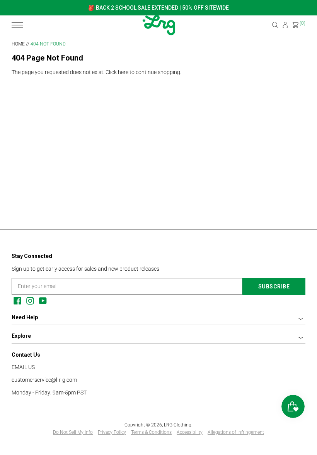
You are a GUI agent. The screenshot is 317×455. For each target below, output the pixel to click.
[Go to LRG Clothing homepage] (158, 33)
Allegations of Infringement (236, 432)
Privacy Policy (112, 432)
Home (18, 44)
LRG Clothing (177, 425)
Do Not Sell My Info (73, 432)
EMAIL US (23, 367)
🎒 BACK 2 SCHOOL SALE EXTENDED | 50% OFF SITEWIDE (158, 8)
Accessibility (190, 432)
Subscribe (274, 286)
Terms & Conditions (151, 432)
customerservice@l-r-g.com (44, 380)
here (123, 72)
